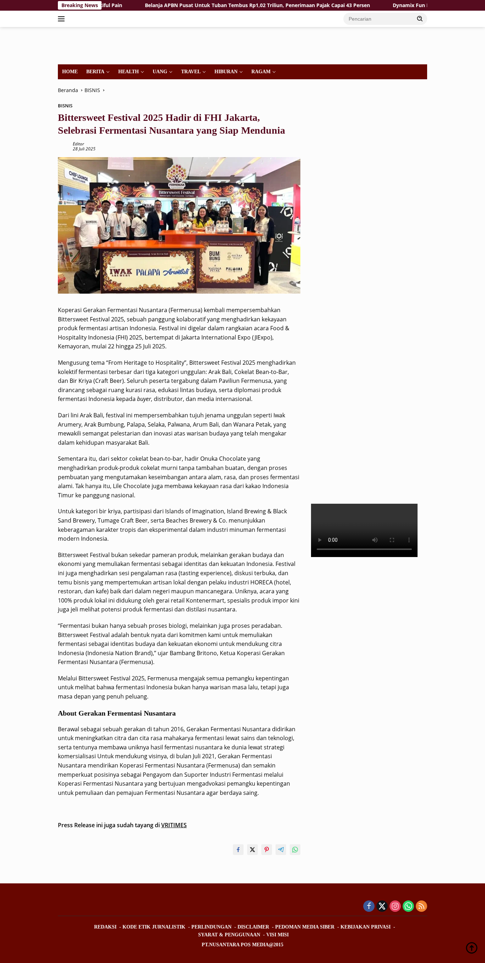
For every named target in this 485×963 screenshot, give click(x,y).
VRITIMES (174, 825)
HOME (70, 71)
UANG (160, 71)
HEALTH (128, 71)
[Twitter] (382, 906)
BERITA (95, 71)
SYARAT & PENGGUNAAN (229, 934)
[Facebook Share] (238, 849)
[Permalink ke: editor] (63, 146)
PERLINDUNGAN (211, 927)
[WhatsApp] (408, 906)
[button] (420, 18)
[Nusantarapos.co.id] (106, 45)
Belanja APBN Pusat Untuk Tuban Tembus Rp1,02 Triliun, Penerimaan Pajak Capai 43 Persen (229, 5)
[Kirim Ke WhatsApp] (295, 849)
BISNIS (65, 105)
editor (78, 144)
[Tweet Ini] (252, 849)
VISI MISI (277, 934)
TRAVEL (191, 71)
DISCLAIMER (253, 927)
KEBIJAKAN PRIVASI (365, 927)
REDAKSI (105, 927)
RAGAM (261, 71)
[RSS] (421, 906)
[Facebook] (369, 906)
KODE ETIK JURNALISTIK (153, 927)
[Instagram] (395, 906)
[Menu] (62, 19)
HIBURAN (226, 71)
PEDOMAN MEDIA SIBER (304, 927)
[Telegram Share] (281, 849)
